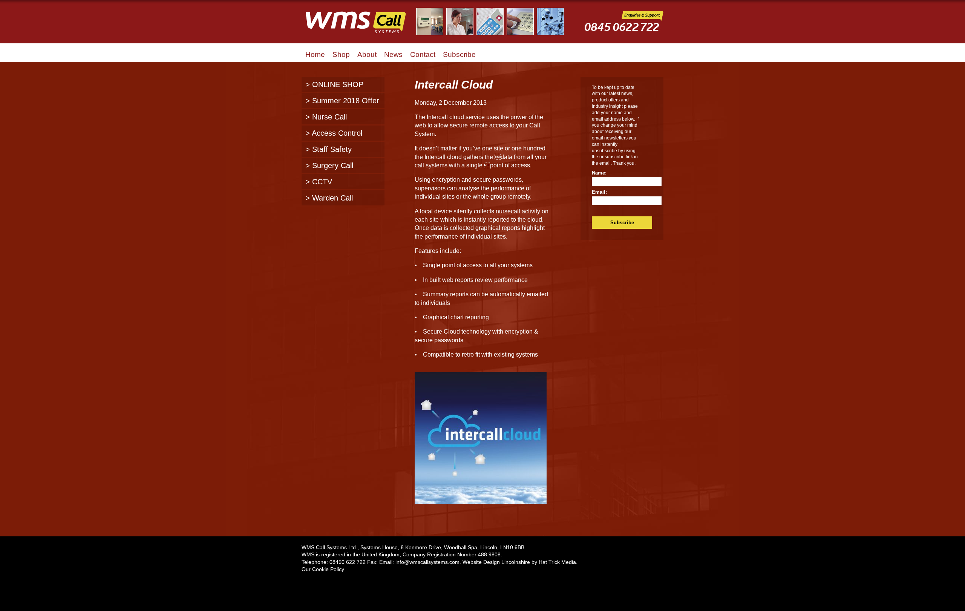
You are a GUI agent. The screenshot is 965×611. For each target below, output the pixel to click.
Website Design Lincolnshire (496, 562)
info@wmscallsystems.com (427, 562)
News (393, 54)
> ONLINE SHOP (334, 84)
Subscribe (459, 54)
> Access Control (333, 133)
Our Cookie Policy (323, 569)
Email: (599, 192)
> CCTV (318, 182)
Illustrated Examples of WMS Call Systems (495, 21)
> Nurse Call (326, 117)
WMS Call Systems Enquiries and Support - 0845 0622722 (623, 27)
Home (315, 54)
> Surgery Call (329, 165)
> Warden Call (329, 198)
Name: (599, 172)
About (367, 54)
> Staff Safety (328, 149)
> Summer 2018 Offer (342, 100)
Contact (422, 54)
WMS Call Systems (361, 26)
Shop (341, 54)
